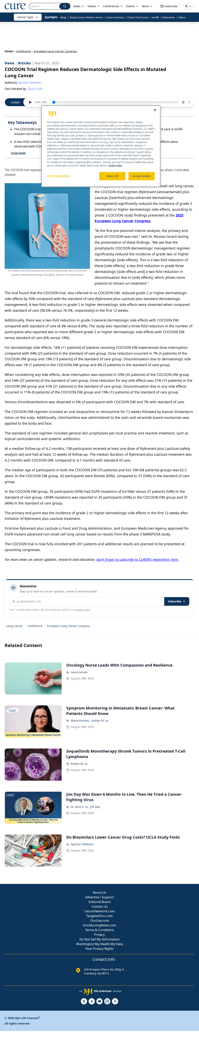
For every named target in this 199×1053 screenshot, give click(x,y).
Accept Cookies (142, 176)
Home (9, 51)
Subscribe (174, 601)
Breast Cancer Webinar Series (86, 17)
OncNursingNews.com (99, 925)
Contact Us (100, 906)
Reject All (112, 176)
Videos (181, 17)
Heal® (155, 17)
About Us (99, 892)
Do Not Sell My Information (99, 939)
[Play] (30, 102)
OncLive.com (99, 920)
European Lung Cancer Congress (68, 626)
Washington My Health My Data (99, 944)
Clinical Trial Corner (137, 17)
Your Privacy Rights (100, 948)
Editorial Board (100, 902)
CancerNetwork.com (99, 911)
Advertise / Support (99, 897)
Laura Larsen (79, 672)
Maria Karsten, (80, 720)
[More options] (189, 102)
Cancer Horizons (115, 17)
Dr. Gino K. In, (80, 807)
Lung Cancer (14, 626)
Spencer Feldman (82, 844)
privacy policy (83, 609)
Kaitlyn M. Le (100, 720)
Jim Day (95, 807)
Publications (168, 17)
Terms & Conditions (99, 930)
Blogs (63, 17)
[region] (101, 146)
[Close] (155, 110)
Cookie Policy (115, 165)
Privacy (99, 934)
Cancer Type (25, 17)
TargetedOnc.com (99, 916)
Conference (23, 51)
